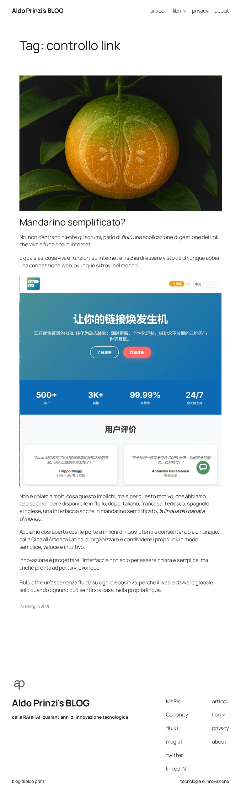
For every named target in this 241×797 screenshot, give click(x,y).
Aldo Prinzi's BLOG (37, 10)
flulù (126, 237)
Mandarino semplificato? (72, 222)
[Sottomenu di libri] (184, 10)
